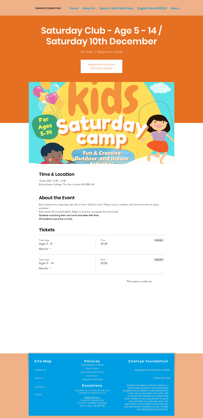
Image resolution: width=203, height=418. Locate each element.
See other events (101, 68)
